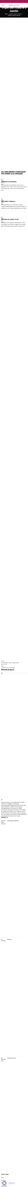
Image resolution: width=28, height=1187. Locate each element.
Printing (9, 939)
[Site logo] (14, 5)
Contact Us (4, 1185)
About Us (3, 1180)
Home (6, 14)
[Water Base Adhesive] (3, 878)
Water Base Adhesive (13, 821)
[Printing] (3, 997)
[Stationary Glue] (3, 1115)
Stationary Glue (11, 1058)
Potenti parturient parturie (11, 793)
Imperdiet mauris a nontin (15, 14)
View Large (25, 674)
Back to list (4, 664)
